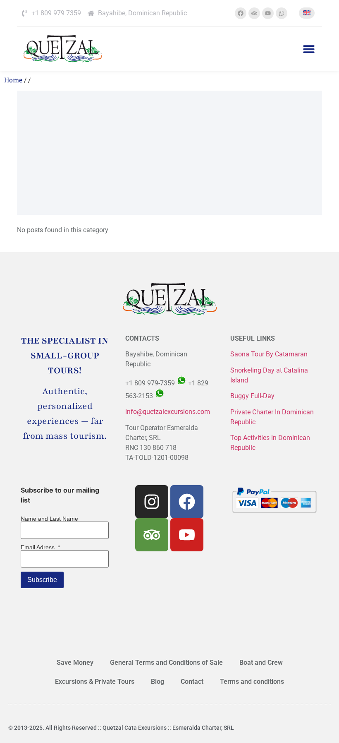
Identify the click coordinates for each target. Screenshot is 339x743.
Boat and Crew (261, 662)
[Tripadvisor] (254, 13)
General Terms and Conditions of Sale (166, 662)
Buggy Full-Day (253, 396)
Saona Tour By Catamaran (269, 354)
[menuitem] (307, 13)
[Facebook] (240, 13)
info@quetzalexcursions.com (167, 412)
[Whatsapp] (281, 13)
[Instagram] (151, 501)
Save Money (75, 662)
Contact (192, 681)
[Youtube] (268, 13)
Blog (157, 681)
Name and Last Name (49, 519)
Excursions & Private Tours (94, 681)
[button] (308, 48)
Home (13, 79)
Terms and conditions (252, 681)
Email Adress (40, 547)
